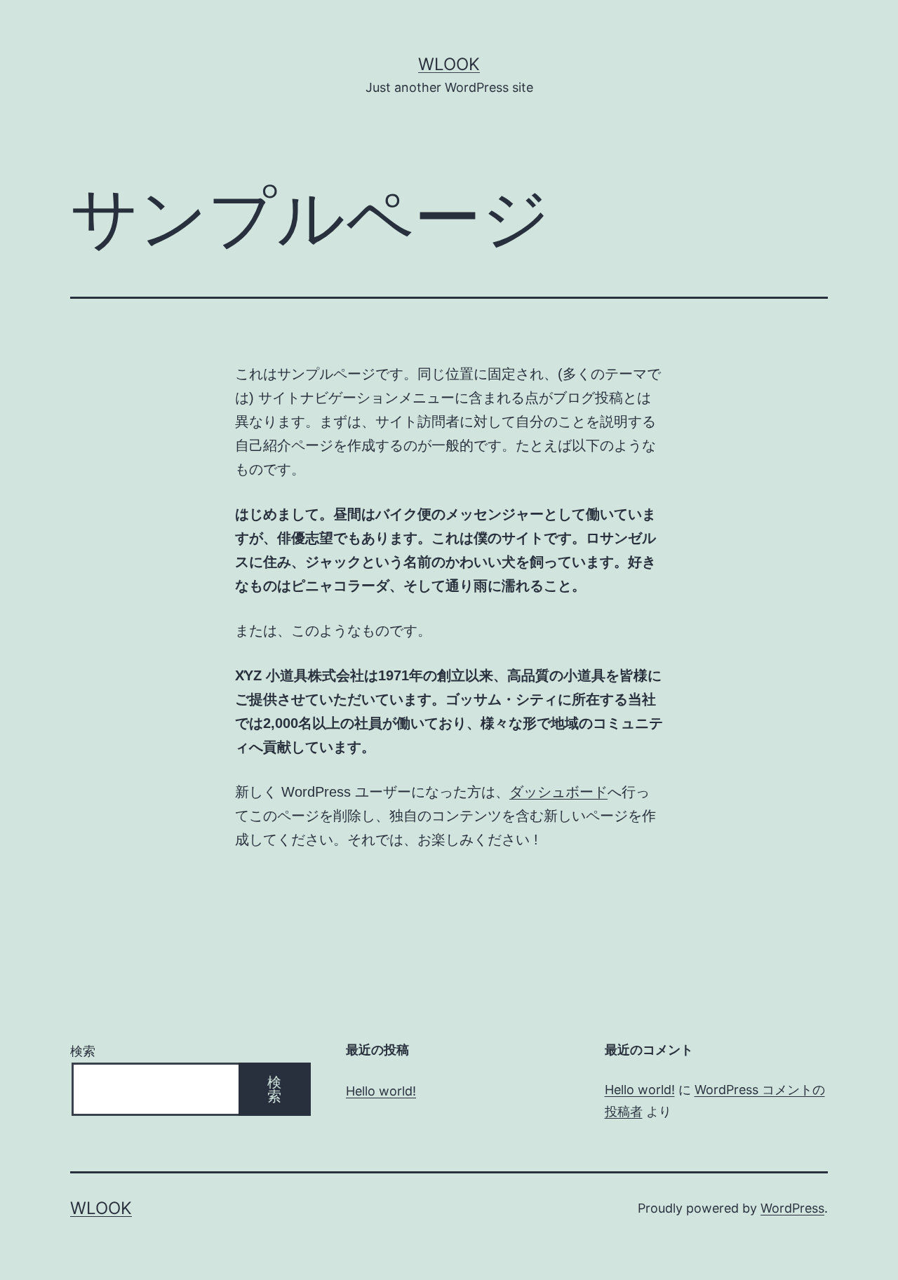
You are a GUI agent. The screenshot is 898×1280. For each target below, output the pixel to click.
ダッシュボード (558, 792)
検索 (82, 1051)
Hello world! (381, 1091)
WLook (449, 64)
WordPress (792, 1208)
